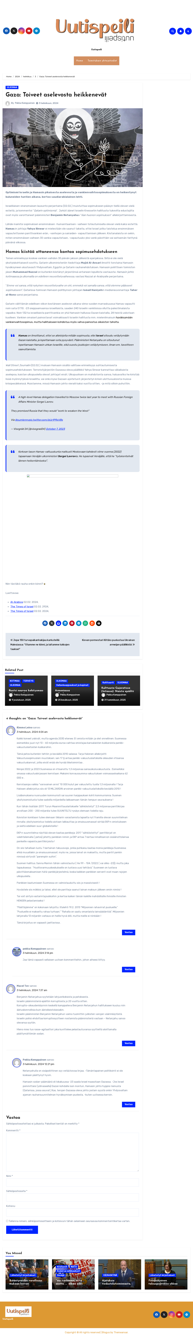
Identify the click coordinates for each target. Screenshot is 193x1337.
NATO (74, 1267)
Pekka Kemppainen (25, 103)
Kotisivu (10, 1206)
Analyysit (62, 1267)
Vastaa (129, 932)
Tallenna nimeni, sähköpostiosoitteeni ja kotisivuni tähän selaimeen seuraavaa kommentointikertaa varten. (69, 1221)
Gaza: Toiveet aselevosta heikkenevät (56, 95)
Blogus (106, 1332)
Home (79, 61)
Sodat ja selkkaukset (68, 1271)
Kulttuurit (108, 682)
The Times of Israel (21, 606)
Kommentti (13, 1130)
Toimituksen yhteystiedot (102, 61)
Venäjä (60, 1275)
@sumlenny (22, 419)
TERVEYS (28, 681)
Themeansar (121, 1332)
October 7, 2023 (55, 428)
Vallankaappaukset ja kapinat (72, 685)
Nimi (9, 1176)
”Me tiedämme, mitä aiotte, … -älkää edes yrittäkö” (69, 1284)
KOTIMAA (15, 681)
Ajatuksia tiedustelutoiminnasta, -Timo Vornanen (117, 1284)
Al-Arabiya (16, 602)
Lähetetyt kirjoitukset (23, 1275)
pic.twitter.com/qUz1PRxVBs (46, 419)
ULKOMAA (12, 87)
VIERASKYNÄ (110, 1275)
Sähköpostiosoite (16, 1191)
